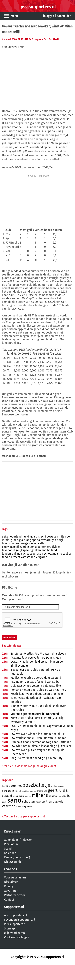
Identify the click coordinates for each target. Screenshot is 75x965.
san (40, 553)
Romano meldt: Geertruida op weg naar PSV (38, 690)
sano (14, 800)
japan (15, 796)
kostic (21, 796)
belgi (60, 540)
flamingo (42, 791)
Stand (8, 848)
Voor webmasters (15, 877)
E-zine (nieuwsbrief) (17, 857)
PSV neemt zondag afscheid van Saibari (36, 681)
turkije (6, 557)
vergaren (41, 557)
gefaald (7, 796)
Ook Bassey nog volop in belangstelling (36, 686)
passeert (32, 553)
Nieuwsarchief (13, 862)
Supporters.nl (14, 907)
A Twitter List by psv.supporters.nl (23, 816)
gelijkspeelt (23, 550)
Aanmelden (11, 840)
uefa (5, 536)
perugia (18, 540)
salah (4, 802)
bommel (16, 786)
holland (52, 550)
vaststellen (28, 557)
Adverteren (11, 891)
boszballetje (36, 785)
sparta (36, 540)
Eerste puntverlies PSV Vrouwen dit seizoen (38, 653)
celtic (41, 543)
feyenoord (8, 550)
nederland (15, 536)
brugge (24, 543)
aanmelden (64, 16)
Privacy (8, 886)
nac (23, 553)
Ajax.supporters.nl (15, 915)
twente (55, 802)
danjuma (61, 786)
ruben (60, 796)
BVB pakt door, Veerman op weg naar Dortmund (41, 742)
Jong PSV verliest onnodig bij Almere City (36, 758)
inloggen (48, 16)
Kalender (10, 853)
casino (33, 543)
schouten (28, 801)
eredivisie (53, 547)
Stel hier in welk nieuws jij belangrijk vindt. (29, 766)
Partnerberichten (15, 895)
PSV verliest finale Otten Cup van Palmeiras (38, 738)
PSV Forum (11, 844)
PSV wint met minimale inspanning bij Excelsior (41, 746)
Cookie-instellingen (16, 937)
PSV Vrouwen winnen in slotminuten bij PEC (38, 734)
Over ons (10, 869)
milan (62, 536)
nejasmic (53, 796)
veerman (8, 806)
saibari (67, 796)
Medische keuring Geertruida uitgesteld (36, 677)
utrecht (15, 557)
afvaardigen (48, 540)
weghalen (27, 806)
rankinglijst (29, 536)
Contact (9, 899)
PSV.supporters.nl (15, 924)
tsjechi (41, 536)
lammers (28, 796)
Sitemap (9, 928)
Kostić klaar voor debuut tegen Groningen (37, 694)
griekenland (38, 550)
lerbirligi (7, 540)
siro (59, 553)
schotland (50, 553)
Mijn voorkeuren (14, 933)
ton (43, 801)
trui (49, 801)
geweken (52, 536)
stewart (38, 802)
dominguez (8, 791)
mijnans (40, 795)
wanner (19, 807)
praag (27, 540)
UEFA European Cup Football (29, 455)
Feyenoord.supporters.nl (19, 919)
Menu (14, 16)
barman (6, 786)
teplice (67, 553)
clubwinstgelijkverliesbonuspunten (24, 547)
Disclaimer (11, 882)
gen (69, 536)
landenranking (11, 553)
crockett (54, 786)
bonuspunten (10, 543)
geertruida (58, 790)
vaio (60, 801)
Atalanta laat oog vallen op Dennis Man (36, 657)
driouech (18, 791)
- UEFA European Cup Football (41, 39)
